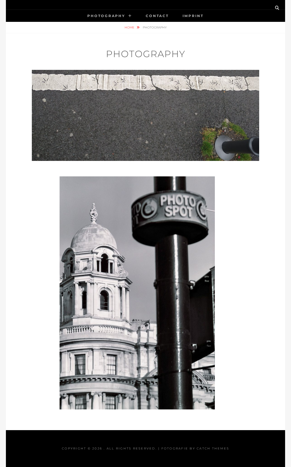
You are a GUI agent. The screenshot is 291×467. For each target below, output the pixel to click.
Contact (157, 16)
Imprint (193, 16)
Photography (106, 16)
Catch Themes (213, 448)
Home (130, 27)
